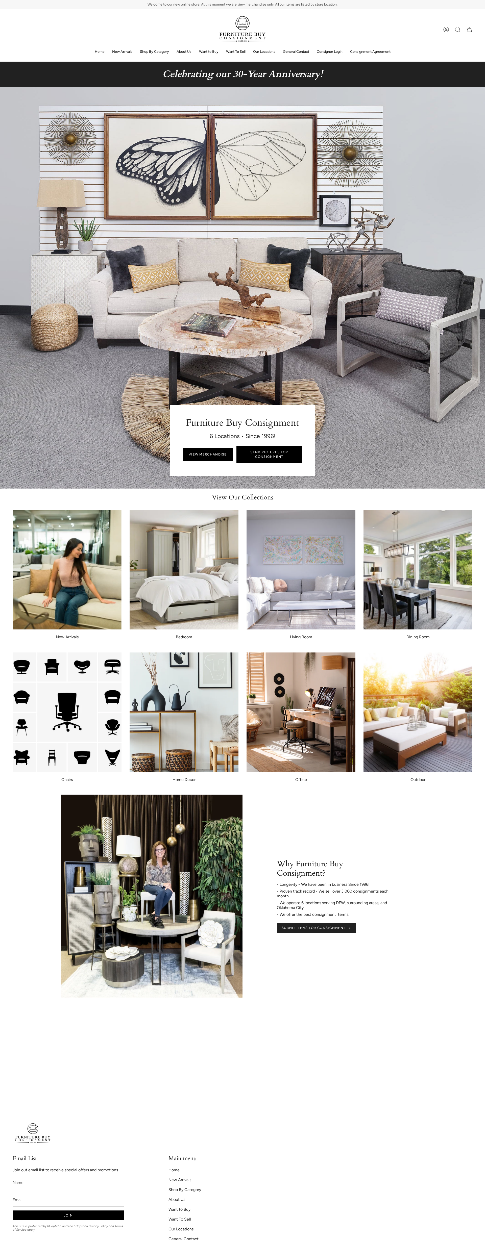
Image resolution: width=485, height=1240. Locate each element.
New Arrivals (179, 1179)
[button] (458, 29)
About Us (176, 1199)
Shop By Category (184, 1189)
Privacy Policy (98, 1226)
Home (174, 1170)
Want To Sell (179, 1219)
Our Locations (180, 1229)
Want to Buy (179, 1209)
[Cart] (469, 29)
